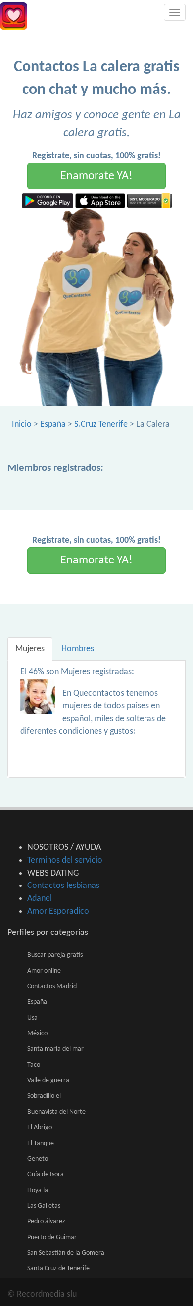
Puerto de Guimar (52, 1237)
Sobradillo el (44, 1096)
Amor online (44, 971)
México (37, 1033)
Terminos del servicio (64, 860)
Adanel (39, 898)
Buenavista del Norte (56, 1112)
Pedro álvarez (46, 1221)
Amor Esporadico (58, 911)
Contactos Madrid (52, 986)
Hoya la (37, 1190)
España (53, 424)
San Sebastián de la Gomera (65, 1253)
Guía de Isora (45, 1174)
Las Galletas (43, 1206)
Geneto (37, 1159)
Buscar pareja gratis (55, 955)
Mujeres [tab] (30, 648)
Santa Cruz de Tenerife (58, 1268)
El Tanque (40, 1143)
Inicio (22, 424)
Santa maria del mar (55, 1049)
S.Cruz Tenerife (101, 424)
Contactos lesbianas (63, 885)
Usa (32, 1018)
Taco (33, 1065)
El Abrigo (39, 1127)
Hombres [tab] (77, 648)
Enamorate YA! (96, 176)
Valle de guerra (48, 1080)
